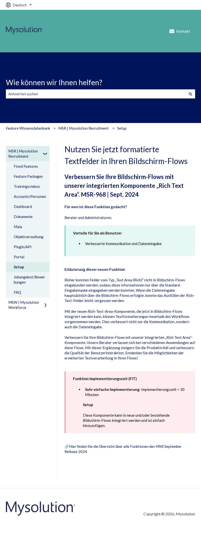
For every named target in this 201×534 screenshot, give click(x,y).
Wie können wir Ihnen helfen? (54, 82)
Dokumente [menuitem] (23, 216)
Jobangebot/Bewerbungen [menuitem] (29, 279)
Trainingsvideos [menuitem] (27, 186)
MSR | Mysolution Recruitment (83, 128)
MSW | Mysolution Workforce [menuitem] (23, 305)
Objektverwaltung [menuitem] (28, 236)
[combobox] (96, 93)
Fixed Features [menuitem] (26, 166)
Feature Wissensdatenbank (28, 128)
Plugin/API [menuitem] (23, 247)
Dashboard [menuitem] (23, 206)
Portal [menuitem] (19, 257)
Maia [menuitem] (18, 226)
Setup (121, 128)
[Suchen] (190, 93)
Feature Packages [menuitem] (28, 176)
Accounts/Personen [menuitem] (30, 196)
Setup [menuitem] (19, 267)
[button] (46, 152)
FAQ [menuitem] (17, 292)
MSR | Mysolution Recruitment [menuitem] (23, 153)
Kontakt (183, 31)
